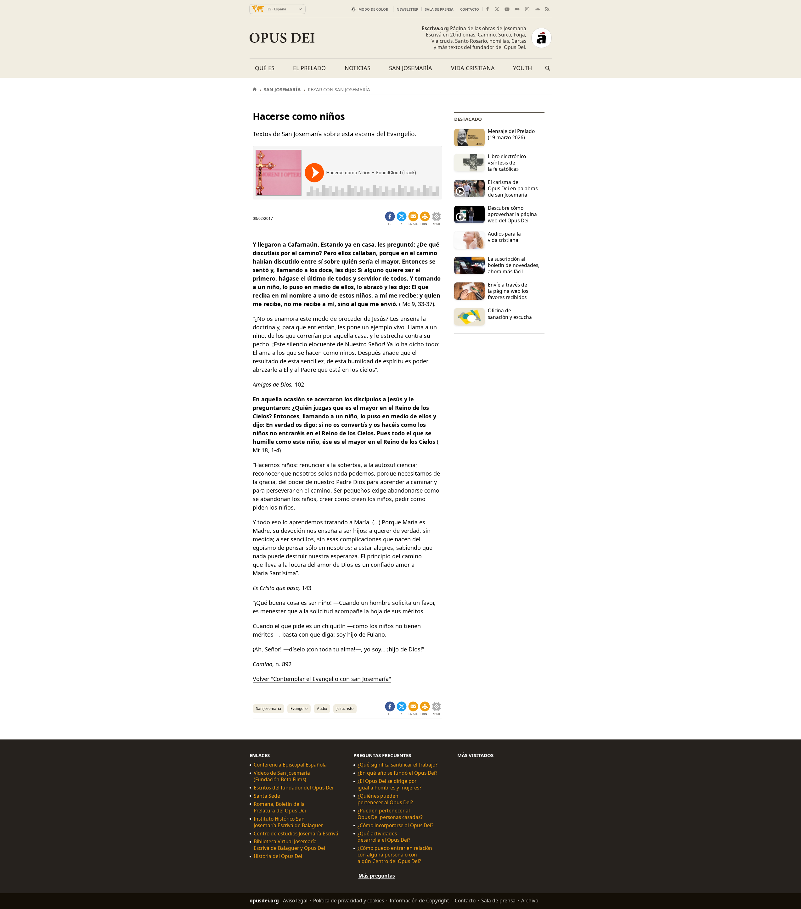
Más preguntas (376, 875)
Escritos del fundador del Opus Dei (293, 787)
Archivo (529, 900)
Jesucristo (344, 708)
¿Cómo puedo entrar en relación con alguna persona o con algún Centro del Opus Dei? (395, 855)
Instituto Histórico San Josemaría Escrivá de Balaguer (288, 822)
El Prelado (309, 68)
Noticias (357, 68)
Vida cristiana (473, 68)
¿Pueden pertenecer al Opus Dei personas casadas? (390, 814)
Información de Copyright (419, 900)
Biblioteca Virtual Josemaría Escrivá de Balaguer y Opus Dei (289, 844)
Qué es (264, 68)
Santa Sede (267, 796)
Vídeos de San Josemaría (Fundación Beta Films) (282, 776)
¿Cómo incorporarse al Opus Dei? (395, 825)
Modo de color (373, 9)
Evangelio (299, 708)
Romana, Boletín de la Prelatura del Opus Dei (280, 807)
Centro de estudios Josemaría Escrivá (296, 833)
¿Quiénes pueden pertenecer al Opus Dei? (385, 799)
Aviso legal (295, 900)
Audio (322, 708)
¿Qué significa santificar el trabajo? (397, 764)
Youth (522, 68)
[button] (425, 218)
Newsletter (407, 9)
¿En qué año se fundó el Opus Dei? (397, 773)
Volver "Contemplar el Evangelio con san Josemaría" (322, 679)
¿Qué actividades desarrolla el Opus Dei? (384, 837)
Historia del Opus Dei (278, 856)
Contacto (469, 9)
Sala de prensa (439, 9)
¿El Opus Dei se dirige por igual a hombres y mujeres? (389, 784)
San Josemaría (410, 68)
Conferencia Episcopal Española (290, 764)
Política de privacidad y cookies (348, 900)
